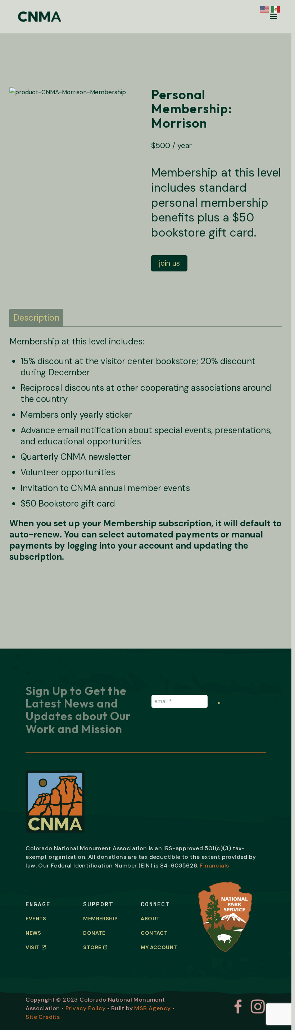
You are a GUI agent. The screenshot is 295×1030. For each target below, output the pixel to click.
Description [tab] (36, 317)
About (150, 918)
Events (36, 918)
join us (169, 263)
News (33, 933)
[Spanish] (275, 8)
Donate (94, 933)
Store (92, 947)
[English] (263, 8)
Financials (214, 865)
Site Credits (43, 1017)
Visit (33, 947)
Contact (154, 933)
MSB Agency (152, 1008)
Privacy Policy (85, 1008)
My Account (159, 947)
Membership (100, 918)
